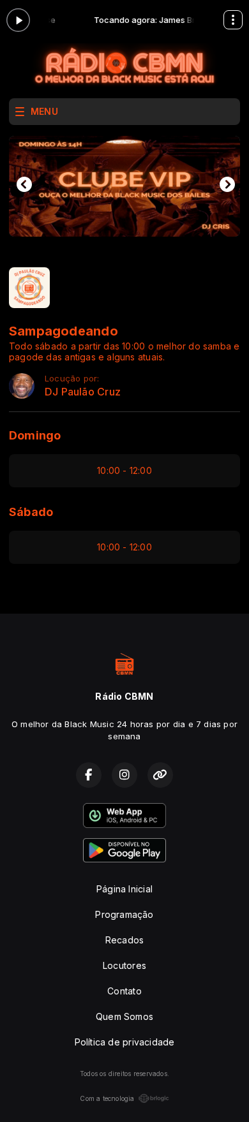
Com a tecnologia (107, 1098)
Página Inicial (124, 888)
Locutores (124, 965)
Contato (124, 990)
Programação (124, 914)
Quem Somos (124, 1016)
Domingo (35, 435)
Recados (124, 939)
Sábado (31, 512)
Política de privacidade (125, 1042)
